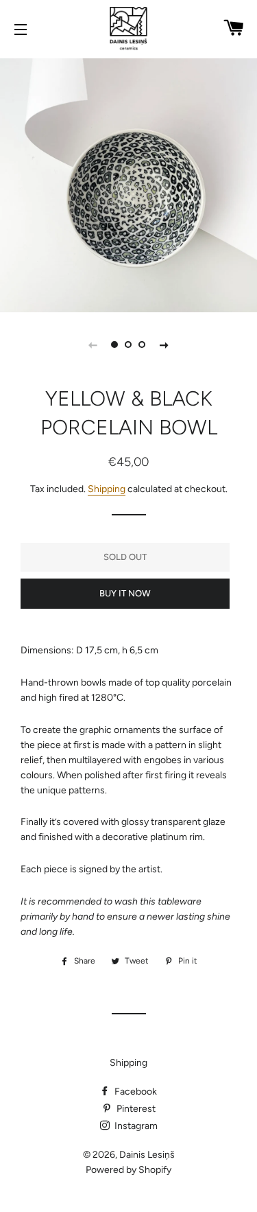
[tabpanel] (128, 183)
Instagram (135, 1126)
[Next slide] (164, 344)
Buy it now (125, 593)
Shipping (106, 489)
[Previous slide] (93, 344)
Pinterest (135, 1109)
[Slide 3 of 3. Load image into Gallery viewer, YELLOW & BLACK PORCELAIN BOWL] (142, 344)
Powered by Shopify (128, 1170)
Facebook (134, 1091)
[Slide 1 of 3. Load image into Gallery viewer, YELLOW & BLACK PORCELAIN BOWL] (115, 344)
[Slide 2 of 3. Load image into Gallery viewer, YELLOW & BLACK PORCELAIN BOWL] (129, 344)
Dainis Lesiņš (147, 1155)
